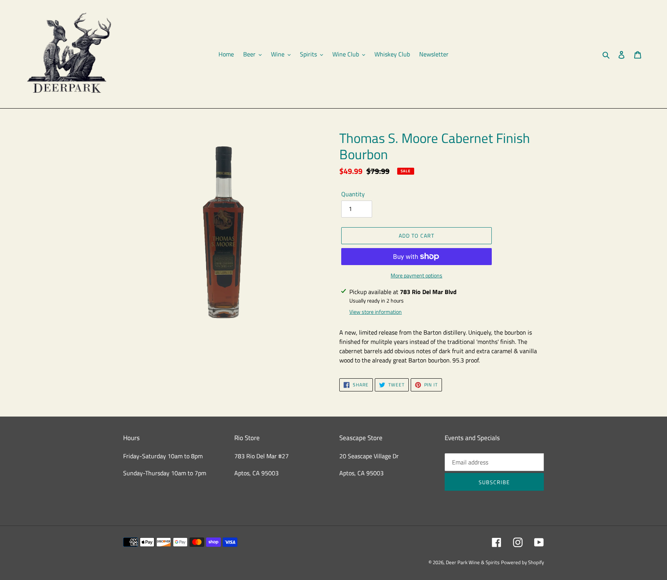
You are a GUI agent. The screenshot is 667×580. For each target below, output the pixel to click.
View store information (375, 312)
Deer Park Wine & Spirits (472, 562)
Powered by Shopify (522, 562)
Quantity (353, 194)
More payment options (416, 275)
